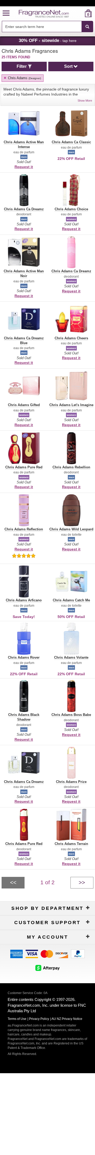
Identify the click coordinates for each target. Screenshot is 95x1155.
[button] (6, 13)
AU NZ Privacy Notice (66, 1019)
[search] (80, 13)
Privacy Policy (39, 1019)
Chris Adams (24, 78)
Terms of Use (17, 1019)
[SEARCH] (87, 26)
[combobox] (47, 26)
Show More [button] (85, 100)
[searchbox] (42, 26)
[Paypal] (78, 953)
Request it (24, 167)
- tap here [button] (48, 40)
